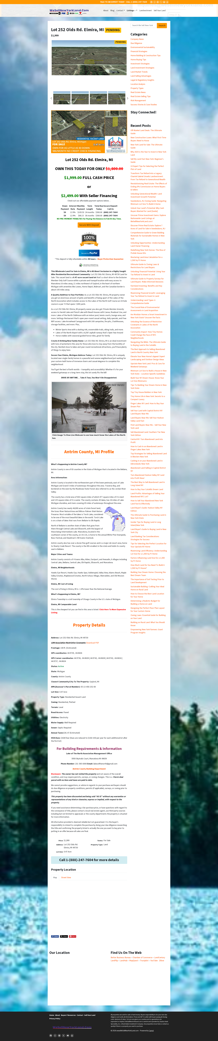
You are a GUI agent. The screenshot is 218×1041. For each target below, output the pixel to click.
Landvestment (145, 10)
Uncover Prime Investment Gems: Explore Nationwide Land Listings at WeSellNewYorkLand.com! (148, 218)
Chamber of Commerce (143, 957)
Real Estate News (138, 92)
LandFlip (114, 960)
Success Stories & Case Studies (144, 104)
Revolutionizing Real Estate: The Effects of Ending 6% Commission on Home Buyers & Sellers (149, 186)
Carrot (151, 1030)
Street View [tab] (66, 877)
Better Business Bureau (121, 957)
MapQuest (134, 960)
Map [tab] (55, 877)
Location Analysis (138, 84)
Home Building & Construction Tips (146, 55)
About (105, 10)
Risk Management (138, 100)
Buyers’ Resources (68, 1015)
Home (51, 1015)
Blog (112, 10)
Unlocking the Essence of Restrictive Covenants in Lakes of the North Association (146, 324)
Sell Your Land (160, 10)
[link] (92, 642)
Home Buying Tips (138, 59)
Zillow (161, 960)
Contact (119, 10)
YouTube (154, 960)
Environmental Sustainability (143, 47)
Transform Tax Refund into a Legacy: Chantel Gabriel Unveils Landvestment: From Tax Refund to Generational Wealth (148, 176)
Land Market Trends (139, 71)
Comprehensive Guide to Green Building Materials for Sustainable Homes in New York (148, 235)
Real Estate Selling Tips (141, 96)
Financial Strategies (139, 51)
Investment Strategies (140, 63)
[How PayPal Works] (89, 252)
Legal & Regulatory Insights (142, 80)
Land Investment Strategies (142, 67)
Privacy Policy (54, 1018)
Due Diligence (136, 43)
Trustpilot (144, 960)
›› (131, 10)
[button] (51, 98)
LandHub (123, 960)
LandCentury (159, 957)
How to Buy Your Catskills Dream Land (147, 489)
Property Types (137, 88)
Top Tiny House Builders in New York (146, 392)
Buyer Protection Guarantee (110, 259)
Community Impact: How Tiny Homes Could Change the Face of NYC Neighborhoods (146, 334)
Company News (137, 39)
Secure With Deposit (89, 225)
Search (162, 25)
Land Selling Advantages (141, 76)
